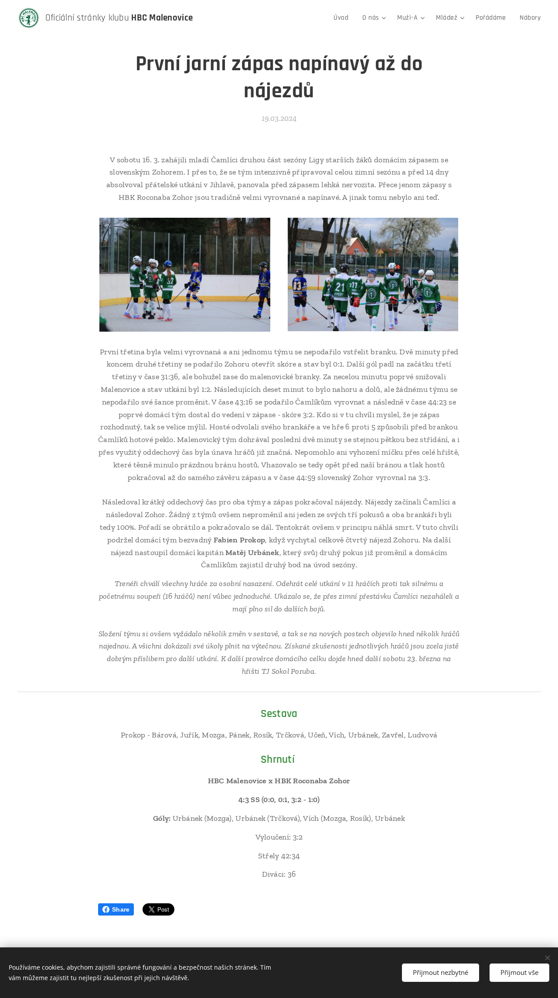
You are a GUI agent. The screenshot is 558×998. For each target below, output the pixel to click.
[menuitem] (343, 18)
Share (120, 909)
